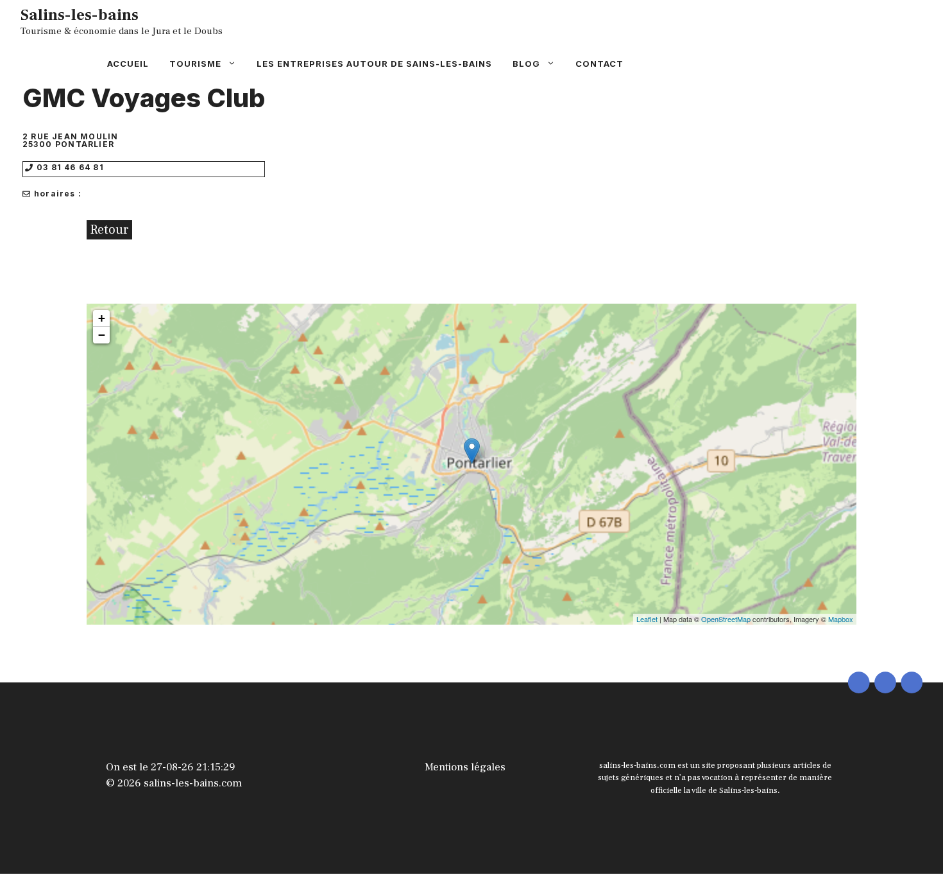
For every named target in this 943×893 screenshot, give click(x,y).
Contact (599, 63)
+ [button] (101, 318)
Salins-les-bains (80, 14)
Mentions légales (465, 767)
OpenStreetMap (726, 619)
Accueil (128, 63)
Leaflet (647, 619)
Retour (109, 229)
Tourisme (195, 63)
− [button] (101, 335)
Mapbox (840, 619)
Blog (526, 63)
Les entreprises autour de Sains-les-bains (374, 63)
